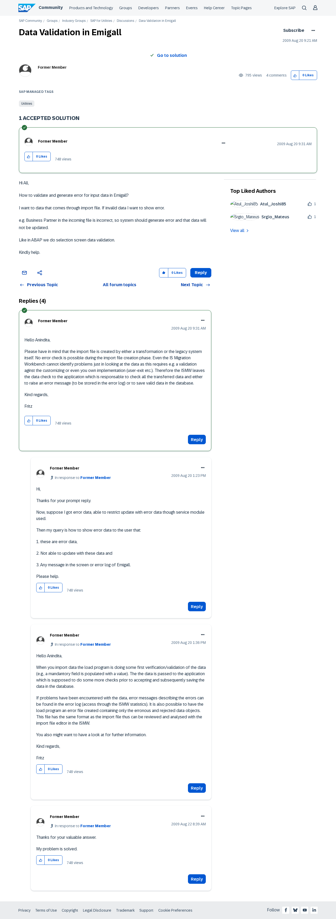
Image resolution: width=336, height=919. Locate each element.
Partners (172, 8)
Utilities (26, 103)
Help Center (214, 8)
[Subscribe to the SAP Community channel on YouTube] (305, 910)
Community (51, 7)
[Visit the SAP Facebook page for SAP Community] (286, 910)
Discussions (125, 21)
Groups (125, 8)
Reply (197, 439)
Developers (148, 8)
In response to (83, 478)
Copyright (70, 910)
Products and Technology (91, 8)
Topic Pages (241, 8)
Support (146, 910)
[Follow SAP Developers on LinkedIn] (314, 910)
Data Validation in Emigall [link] (157, 21)
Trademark (125, 910)
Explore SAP (285, 8)
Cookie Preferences (175, 910)
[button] (295, 75)
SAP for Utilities (101, 21)
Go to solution (172, 55)
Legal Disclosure (97, 910)
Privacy (24, 910)
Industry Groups (74, 21)
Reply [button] (201, 272)
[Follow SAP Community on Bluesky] (295, 910)
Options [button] (312, 30)
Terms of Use (46, 910)
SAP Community (30, 21)
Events (192, 8)
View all (237, 230)
